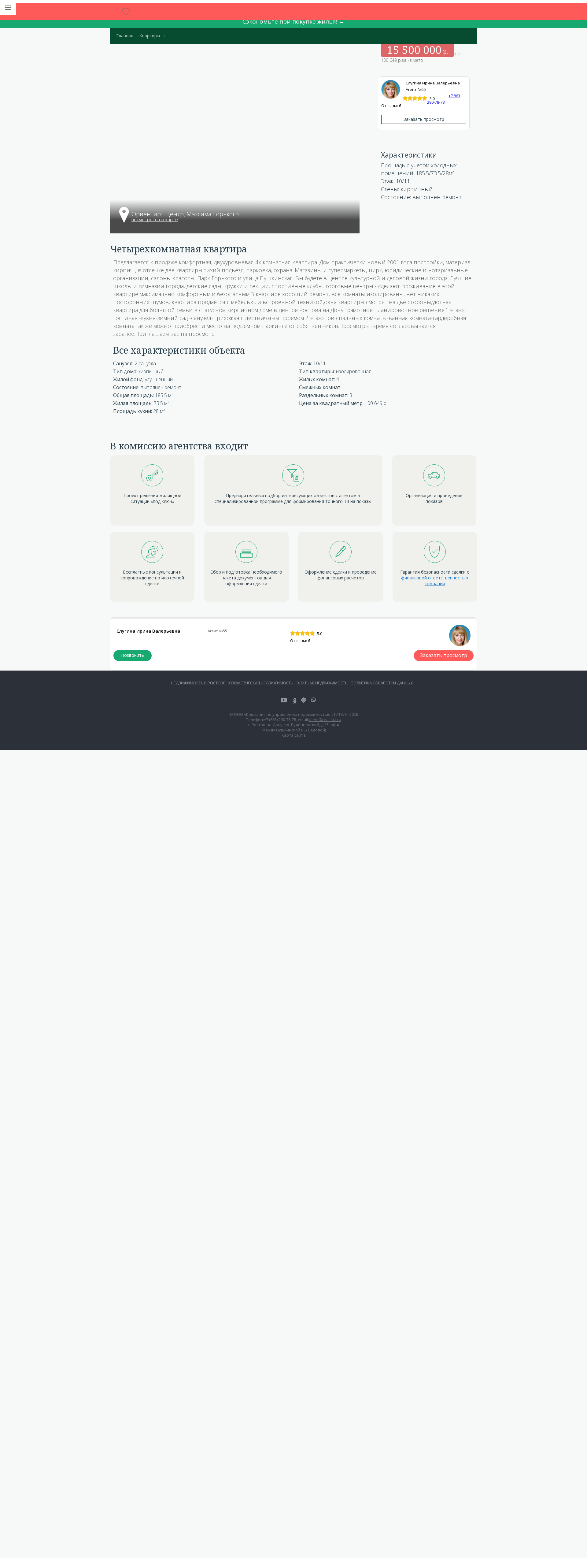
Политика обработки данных (382, 683)
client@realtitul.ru (325, 719)
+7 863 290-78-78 (132, 655)
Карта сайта (294, 735)
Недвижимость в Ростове (198, 683)
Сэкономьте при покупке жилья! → (293, 21)
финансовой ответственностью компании (434, 580)
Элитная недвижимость (322, 683)
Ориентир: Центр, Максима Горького (185, 214)
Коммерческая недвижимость (260, 683)
